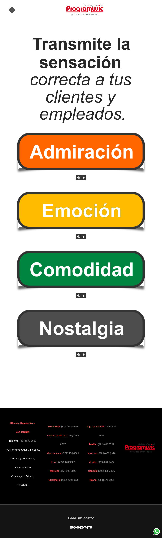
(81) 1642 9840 (69, 426)
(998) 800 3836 (106, 471)
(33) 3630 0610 (28, 440)
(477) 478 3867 (66, 462)
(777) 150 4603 (70, 453)
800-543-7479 (81, 527)
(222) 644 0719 (106, 444)
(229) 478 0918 (107, 453)
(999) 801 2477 (106, 462)
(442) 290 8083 (69, 480)
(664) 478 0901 (106, 480)
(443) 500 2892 (68, 471)
